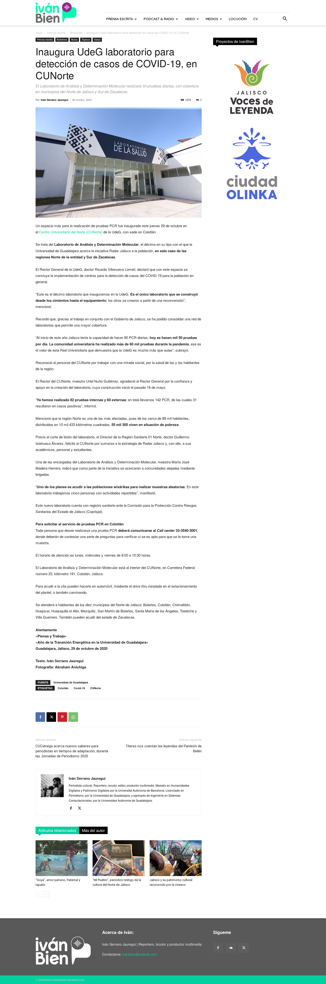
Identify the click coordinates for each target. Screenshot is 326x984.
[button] (284, 19)
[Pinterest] (62, 717)
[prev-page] (39, 894)
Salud (97, 39)
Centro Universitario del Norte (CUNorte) (70, 231)
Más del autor (93, 830)
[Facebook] (40, 717)
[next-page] (46, 894)
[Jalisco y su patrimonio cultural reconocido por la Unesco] (176, 858)
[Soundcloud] (231, 948)
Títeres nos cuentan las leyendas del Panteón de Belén (164, 748)
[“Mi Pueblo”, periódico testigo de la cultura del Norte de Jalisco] (119, 858)
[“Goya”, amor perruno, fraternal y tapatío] (62, 858)
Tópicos (86, 39)
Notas (74, 39)
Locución (238, 19)
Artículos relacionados (57, 830)
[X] (51, 717)
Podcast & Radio (159, 19)
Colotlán (63, 688)
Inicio (39, 33)
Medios (212, 19)
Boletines (76, 33)
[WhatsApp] (73, 717)
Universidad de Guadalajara (70, 682)
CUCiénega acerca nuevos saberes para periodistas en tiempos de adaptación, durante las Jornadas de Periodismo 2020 (72, 751)
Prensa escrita (119, 19)
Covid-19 (79, 688)
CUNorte (95, 688)
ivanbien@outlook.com (139, 954)
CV (255, 19)
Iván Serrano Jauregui (54, 100)
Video (190, 19)
